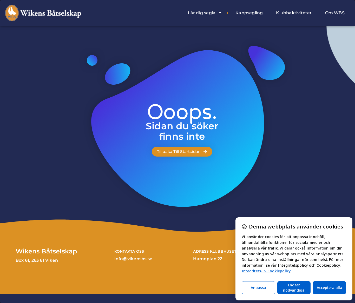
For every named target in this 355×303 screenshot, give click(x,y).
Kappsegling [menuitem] (249, 12)
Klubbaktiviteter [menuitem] (294, 12)
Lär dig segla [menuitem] (202, 12)
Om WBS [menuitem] (335, 12)
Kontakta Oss (129, 251)
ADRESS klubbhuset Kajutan (224, 251)
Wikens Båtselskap (46, 251)
